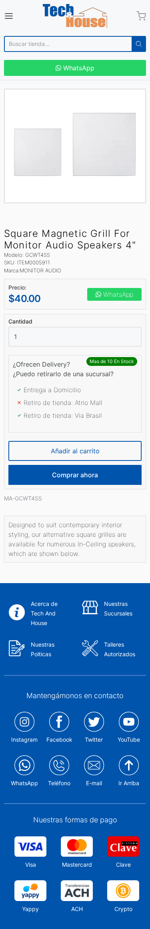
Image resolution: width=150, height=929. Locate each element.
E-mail (94, 783)
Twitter (94, 739)
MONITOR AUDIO (40, 270)
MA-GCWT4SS (23, 498)
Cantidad (20, 321)
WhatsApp (77, 68)
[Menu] (18, 16)
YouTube (129, 739)
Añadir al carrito (75, 451)
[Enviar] (139, 44)
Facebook (59, 739)
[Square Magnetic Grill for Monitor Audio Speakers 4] (75, 145)
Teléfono (59, 783)
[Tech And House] (75, 16)
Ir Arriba (128, 783)
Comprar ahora (75, 475)
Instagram (24, 739)
